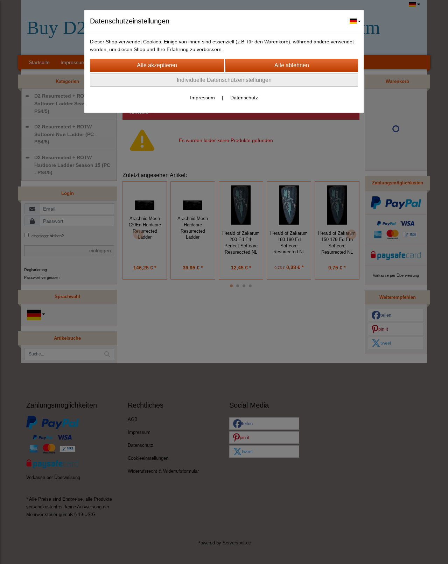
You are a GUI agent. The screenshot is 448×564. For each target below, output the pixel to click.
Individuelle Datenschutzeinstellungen (224, 80)
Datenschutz (244, 97)
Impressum (202, 97)
